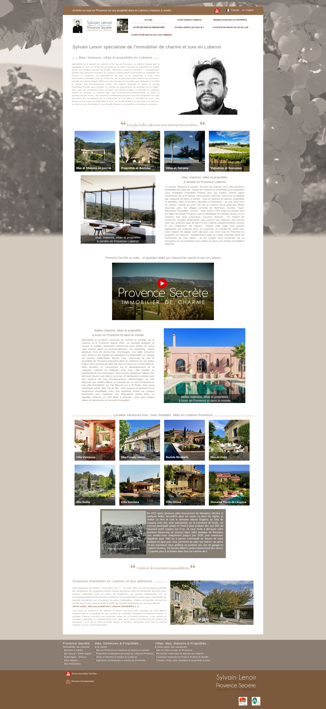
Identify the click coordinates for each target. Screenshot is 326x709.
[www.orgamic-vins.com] (124, 532)
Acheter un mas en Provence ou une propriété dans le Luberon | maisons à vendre (122, 10)
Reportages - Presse (75, 657)
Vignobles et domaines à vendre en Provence (120, 660)
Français (234, 10)
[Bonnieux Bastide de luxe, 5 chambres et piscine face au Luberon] (184, 440)
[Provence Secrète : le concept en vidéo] (163, 291)
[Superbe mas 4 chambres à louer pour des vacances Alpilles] (95, 485)
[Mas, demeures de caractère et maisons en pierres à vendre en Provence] (95, 151)
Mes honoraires (72, 664)
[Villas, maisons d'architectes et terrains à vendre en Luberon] (184, 151)
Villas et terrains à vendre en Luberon (116, 657)
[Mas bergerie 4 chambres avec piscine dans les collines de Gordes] (139, 440)
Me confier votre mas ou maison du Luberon (180, 653)
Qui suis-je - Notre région (78, 653)
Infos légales (71, 660)
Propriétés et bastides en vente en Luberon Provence (125, 653)
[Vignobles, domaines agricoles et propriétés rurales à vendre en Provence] (229, 151)
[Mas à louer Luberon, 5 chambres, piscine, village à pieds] (184, 485)
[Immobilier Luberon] (101, 25)
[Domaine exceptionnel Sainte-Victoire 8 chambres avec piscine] (229, 485)
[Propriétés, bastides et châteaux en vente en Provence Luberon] (139, 151)
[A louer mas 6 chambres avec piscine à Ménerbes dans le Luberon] (95, 440)
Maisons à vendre (73, 650)
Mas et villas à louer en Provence (174, 650)
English (249, 10)
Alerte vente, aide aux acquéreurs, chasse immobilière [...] (106, 606)
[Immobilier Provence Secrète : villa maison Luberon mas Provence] (217, 10)
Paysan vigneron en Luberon (124, 548)
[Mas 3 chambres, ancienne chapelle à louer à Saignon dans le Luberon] (229, 440)
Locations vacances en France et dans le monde (182, 657)
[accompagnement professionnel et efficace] (212, 611)
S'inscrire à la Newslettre (82, 681)
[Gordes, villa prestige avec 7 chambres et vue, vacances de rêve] (139, 485)
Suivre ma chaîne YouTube (84, 673)
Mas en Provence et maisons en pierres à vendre (122, 650)
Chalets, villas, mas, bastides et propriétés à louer (183, 660)
